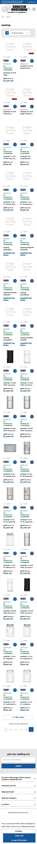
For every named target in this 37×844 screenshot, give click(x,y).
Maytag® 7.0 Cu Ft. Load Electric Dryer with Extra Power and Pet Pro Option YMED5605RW (9, 703)
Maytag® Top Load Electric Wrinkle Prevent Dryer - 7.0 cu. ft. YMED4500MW (27, 158)
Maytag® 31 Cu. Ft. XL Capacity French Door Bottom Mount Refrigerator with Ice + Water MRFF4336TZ (9, 521)
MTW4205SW (24, 647)
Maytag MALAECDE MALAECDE (24, 294)
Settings (18, 831)
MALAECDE (23, 284)
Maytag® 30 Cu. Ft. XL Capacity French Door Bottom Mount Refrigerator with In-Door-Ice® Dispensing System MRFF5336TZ (26, 521)
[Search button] (29, 9)
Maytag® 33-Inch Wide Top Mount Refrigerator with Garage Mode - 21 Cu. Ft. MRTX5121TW (26, 384)
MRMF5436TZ (24, 465)
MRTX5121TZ (23, 419)
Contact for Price (9, 254)
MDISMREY (6, 238)
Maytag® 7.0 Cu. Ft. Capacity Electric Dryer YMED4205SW (9, 658)
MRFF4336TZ (7, 510)
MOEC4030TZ (7, 109)
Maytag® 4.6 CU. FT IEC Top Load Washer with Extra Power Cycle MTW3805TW (9, 158)
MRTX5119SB (23, 602)
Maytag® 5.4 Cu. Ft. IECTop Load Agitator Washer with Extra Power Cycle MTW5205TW (10, 566)
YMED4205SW (7, 647)
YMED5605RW (7, 693)
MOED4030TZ (24, 64)
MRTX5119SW (6, 602)
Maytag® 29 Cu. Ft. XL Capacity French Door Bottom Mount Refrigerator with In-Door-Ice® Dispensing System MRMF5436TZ (26, 475)
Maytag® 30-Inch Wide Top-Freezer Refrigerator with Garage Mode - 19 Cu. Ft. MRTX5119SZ (27, 566)
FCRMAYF (6, 284)
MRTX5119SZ (23, 556)
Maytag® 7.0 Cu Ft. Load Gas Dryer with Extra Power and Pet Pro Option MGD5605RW (26, 703)
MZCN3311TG (23, 193)
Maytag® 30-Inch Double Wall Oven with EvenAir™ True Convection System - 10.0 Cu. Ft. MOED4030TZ (26, 67)
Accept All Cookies (19, 840)
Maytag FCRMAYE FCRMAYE (27, 249)
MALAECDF (6, 329)
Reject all (19, 836)
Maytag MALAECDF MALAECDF (7, 339)
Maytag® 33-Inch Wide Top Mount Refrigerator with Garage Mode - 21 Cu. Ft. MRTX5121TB (9, 384)
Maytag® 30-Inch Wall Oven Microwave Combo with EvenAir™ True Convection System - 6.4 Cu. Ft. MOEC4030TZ (9, 113)
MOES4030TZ (24, 109)
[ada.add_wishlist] (15, 61)
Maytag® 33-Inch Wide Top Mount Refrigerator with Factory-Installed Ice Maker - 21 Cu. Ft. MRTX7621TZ (10, 430)
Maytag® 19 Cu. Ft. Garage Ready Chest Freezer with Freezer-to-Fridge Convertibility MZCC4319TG (10, 203)
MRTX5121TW (24, 374)
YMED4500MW (24, 147)
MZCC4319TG (7, 193)
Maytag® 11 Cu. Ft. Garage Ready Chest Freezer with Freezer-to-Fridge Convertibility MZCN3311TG (27, 203)
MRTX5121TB (6, 374)
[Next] (31, 729)
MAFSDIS (22, 329)
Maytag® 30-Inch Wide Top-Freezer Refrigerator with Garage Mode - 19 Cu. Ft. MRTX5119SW (10, 612)
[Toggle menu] (33, 9)
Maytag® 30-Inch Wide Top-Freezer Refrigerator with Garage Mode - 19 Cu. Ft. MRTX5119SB (27, 612)
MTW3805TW (7, 147)
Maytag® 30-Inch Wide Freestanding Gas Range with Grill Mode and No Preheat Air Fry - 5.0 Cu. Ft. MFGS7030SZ (10, 74)
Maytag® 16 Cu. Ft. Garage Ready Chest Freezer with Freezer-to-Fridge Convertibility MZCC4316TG (10, 475)
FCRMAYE (23, 238)
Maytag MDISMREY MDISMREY (7, 249)
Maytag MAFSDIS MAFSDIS (26, 339)
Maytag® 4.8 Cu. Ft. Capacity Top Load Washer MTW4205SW (26, 658)
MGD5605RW (24, 693)
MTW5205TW (7, 556)
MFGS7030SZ (7, 64)
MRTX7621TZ (6, 419)
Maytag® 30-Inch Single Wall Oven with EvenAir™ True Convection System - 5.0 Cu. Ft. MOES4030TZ (26, 113)
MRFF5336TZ (24, 510)
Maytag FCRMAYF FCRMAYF (10, 294)
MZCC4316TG (7, 465)
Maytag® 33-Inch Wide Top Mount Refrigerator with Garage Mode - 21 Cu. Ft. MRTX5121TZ (26, 430)
